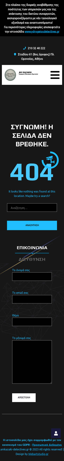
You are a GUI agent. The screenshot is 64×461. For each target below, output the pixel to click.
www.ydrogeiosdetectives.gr (42, 31)
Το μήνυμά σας (21, 337)
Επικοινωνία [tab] (32, 247)
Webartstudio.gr (38, 454)
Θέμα (15, 315)
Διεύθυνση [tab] (32, 259)
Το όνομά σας (21, 270)
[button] (56, 433)
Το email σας (20, 292)
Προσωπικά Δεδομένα (47, 444)
